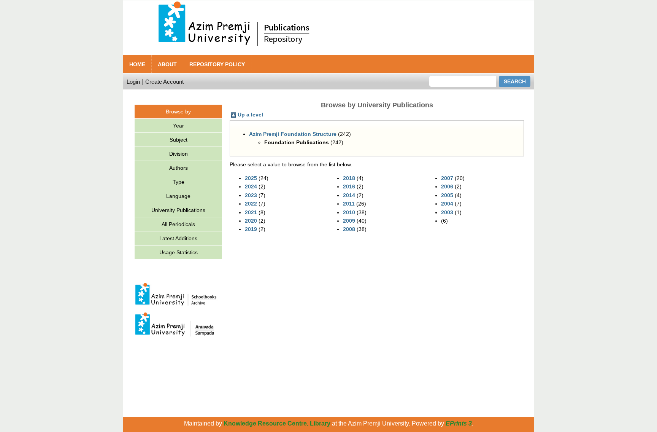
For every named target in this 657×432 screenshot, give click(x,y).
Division (178, 154)
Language (178, 196)
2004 (447, 204)
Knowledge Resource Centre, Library (278, 423)
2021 (251, 212)
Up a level (250, 115)
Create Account (164, 81)
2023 (251, 195)
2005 (447, 195)
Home (137, 64)
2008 (349, 229)
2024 (251, 186)
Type (178, 182)
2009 (349, 221)
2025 (251, 178)
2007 (447, 178)
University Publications (178, 210)
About (167, 64)
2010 (349, 212)
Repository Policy (217, 64)
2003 (447, 212)
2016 (349, 186)
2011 (349, 204)
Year (178, 126)
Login (133, 81)
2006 (447, 186)
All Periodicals (178, 224)
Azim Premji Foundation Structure (292, 134)
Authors (178, 168)
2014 (349, 195)
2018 (349, 178)
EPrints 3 (459, 423)
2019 (251, 229)
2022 (251, 204)
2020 (251, 221)
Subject (178, 140)
